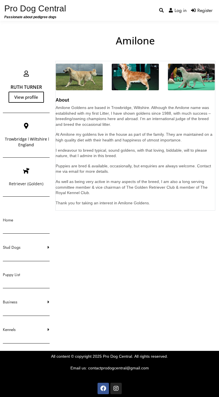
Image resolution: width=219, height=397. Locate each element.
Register (204, 10)
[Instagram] (116, 388)
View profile (26, 97)
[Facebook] (103, 388)
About (62, 100)
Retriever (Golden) (26, 183)
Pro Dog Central (35, 8)
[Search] (161, 10)
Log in (180, 10)
